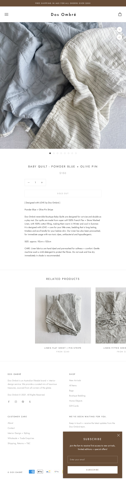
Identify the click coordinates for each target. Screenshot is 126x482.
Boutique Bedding (77, 395)
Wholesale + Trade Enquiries (21, 438)
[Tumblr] (30, 401)
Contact (11, 428)
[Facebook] (9, 401)
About (10, 422)
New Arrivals (75, 380)
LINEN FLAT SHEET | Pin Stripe (63, 348)
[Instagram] (16, 401)
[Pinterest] (23, 401)
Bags (71, 390)
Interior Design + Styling (19, 433)
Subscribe (92, 469)
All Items (73, 385)
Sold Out (63, 193)
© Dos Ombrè (15, 472)
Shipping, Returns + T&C (19, 443)
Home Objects (75, 400)
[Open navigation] (6, 14)
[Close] (118, 435)
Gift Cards (74, 405)
